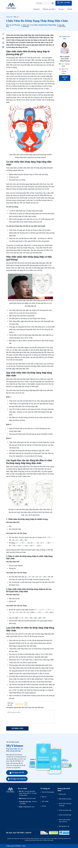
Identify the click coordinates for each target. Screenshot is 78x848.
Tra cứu (60, 9)
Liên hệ (69, 9)
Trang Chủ (36, 9)
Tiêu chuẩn (45, 801)
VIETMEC (11, 6)
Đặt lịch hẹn (65, 2)
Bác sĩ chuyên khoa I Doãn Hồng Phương (39, 25)
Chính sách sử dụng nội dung (65, 804)
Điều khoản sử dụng (65, 799)
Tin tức (44, 806)
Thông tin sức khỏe (49, 9)
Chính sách (62, 794)
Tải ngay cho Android (18, 779)
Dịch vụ (44, 796)
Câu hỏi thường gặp (48, 792)
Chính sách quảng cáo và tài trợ (64, 820)
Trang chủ (9, 17)
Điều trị (16, 17)
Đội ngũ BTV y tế (64, 826)
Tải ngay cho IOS (18, 772)
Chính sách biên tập (65, 815)
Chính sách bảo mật (65, 810)
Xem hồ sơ (64, 78)
